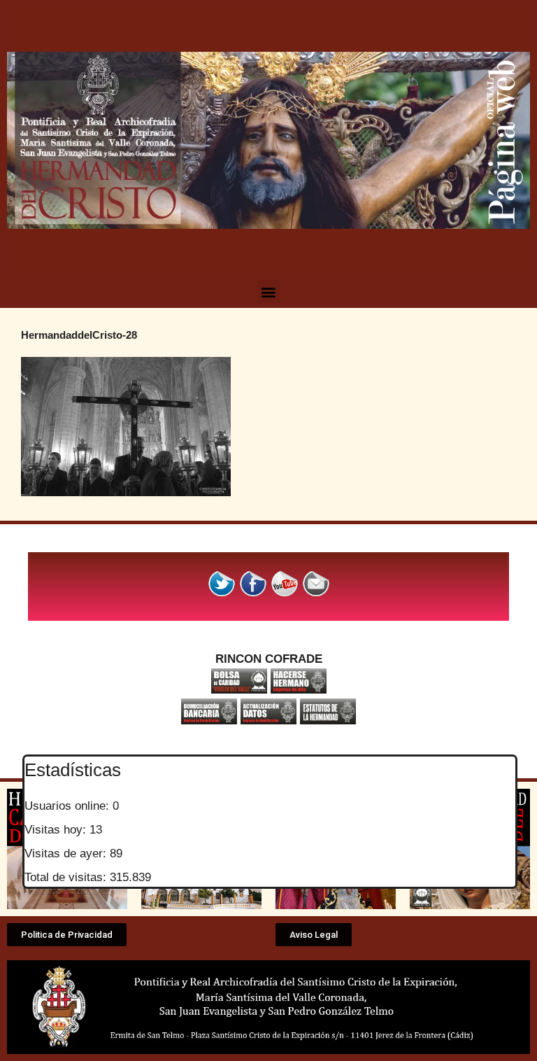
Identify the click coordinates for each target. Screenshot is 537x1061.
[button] (268, 291)
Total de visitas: (67, 877)
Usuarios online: (68, 806)
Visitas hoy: (57, 829)
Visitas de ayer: (67, 853)
